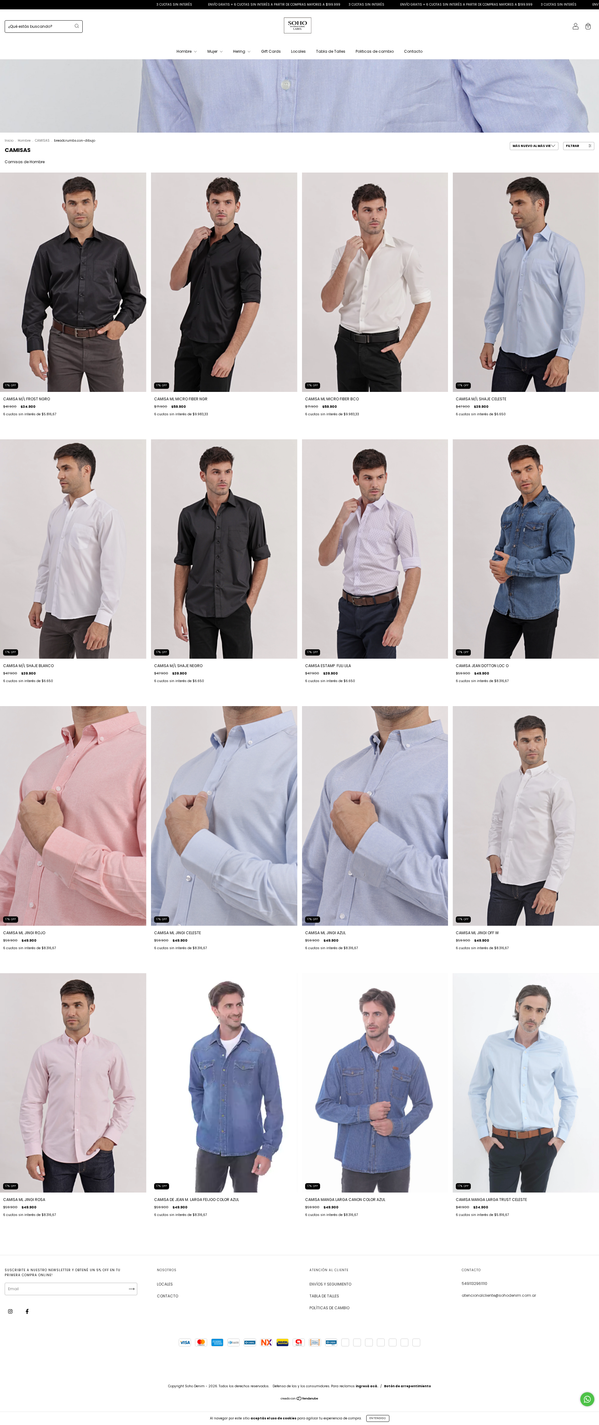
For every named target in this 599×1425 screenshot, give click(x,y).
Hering (239, 51)
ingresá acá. (367, 1386)
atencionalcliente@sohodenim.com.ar (499, 1295)
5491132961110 (474, 1283)
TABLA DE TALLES (324, 1296)
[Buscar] (76, 26)
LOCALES (165, 1284)
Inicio (9, 140)
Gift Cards (271, 51)
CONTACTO (167, 1296)
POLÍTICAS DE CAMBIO (329, 1307)
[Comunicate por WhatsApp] (587, 1399)
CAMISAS (42, 140)
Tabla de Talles (330, 51)
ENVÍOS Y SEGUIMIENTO (330, 1284)
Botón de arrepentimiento (407, 1386)
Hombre (184, 51)
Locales (298, 51)
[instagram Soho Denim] (11, 1311)
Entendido (378, 1418)
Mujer (212, 51)
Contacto (413, 51)
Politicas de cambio (375, 51)
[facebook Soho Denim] (27, 1311)
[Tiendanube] (299, 1399)
